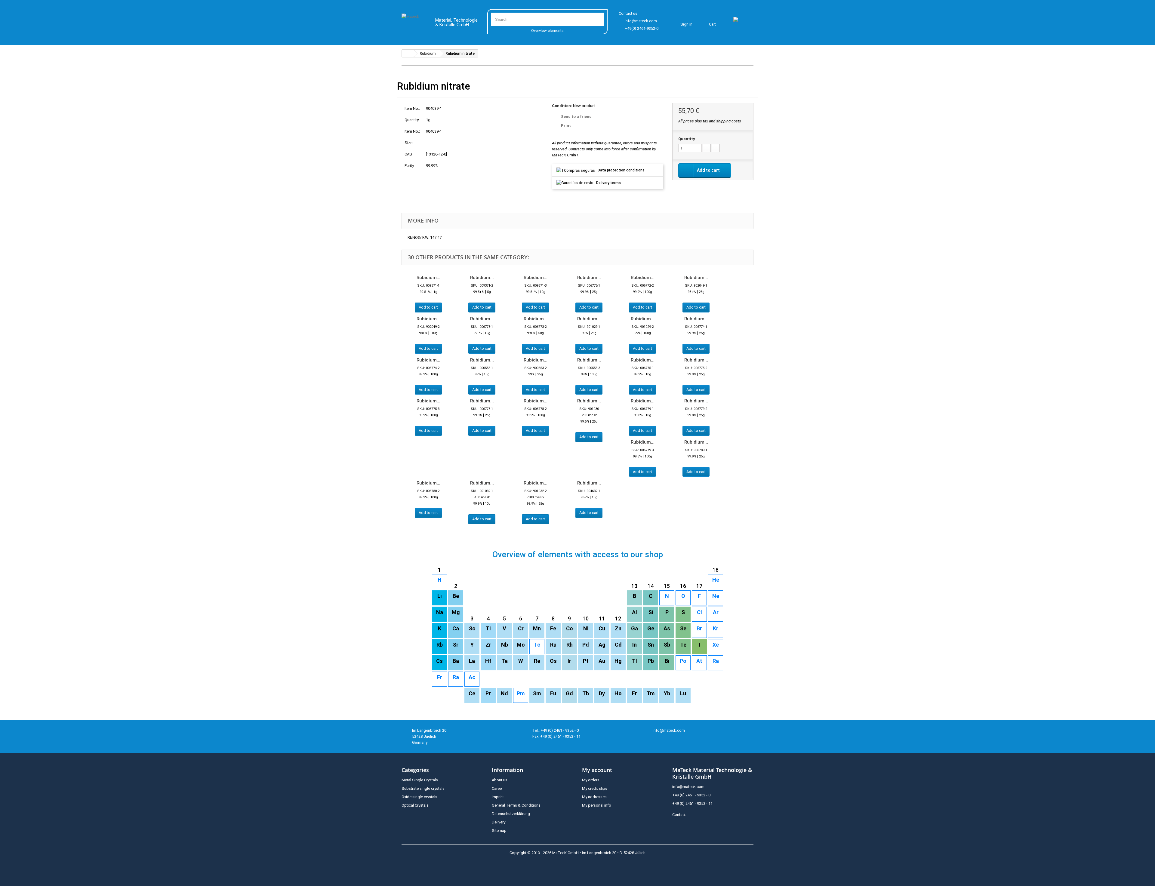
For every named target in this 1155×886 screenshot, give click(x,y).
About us (499, 780)
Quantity (686, 139)
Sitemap (499, 830)
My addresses (594, 797)
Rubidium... (428, 277)
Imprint (498, 797)
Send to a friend (576, 116)
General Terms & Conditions (516, 805)
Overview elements (547, 30)
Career (497, 788)
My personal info (596, 805)
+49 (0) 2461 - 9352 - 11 (692, 803)
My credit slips (594, 788)
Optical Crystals (415, 805)
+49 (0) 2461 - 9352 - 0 (691, 795)
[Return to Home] (408, 53)
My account (597, 770)
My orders (590, 780)
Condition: (562, 105)
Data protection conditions (621, 170)
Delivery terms (608, 183)
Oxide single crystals (419, 797)
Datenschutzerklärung (511, 813)
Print (566, 125)
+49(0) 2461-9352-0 (641, 28)
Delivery (498, 822)
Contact (679, 814)
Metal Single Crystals (420, 780)
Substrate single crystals (423, 788)
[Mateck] (414, 23)
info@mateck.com (641, 21)
